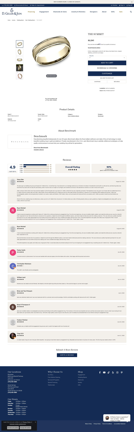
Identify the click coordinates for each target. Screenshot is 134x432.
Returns (117, 81)
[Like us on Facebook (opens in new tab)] (100, 372)
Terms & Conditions (107, 423)
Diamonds (81, 380)
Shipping (97, 81)
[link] (7, 5)
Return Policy (88, 423)
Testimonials (51, 385)
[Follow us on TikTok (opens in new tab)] (108, 372)
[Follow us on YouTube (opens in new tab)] (104, 372)
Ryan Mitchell (21, 208)
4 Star (21, 166)
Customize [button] (107, 74)
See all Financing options (94, 47)
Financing (31, 12)
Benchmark (100, 116)
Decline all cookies (13, 427)
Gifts (113, 12)
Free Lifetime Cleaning (54, 377)
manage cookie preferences (18, 424)
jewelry (13, 20)
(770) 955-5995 (51, 100)
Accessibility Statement (119, 423)
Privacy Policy (97, 423)
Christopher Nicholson (24, 264)
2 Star (21, 170)
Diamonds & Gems (60, 12)
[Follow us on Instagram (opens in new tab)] (117, 372)
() (50, 164)
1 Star (21, 172)
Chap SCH (20, 333)
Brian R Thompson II (23, 305)
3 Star (21, 168)
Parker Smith (21, 250)
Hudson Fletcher (22, 320)
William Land (21, 277)
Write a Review (67, 355)
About (104, 12)
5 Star (21, 164)
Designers (93, 12)
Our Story (50, 374)
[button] (114, 5)
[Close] (132, 2)
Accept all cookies (25, 427)
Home (9, 20)
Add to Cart (107, 63)
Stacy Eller (20, 179)
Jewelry (80, 382)
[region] (51, 59)
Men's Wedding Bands (30, 20)
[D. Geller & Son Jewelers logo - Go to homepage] (12, 12)
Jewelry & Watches (78, 12)
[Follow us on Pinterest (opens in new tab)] (122, 372)
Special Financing (52, 382)
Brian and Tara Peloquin (24, 291)
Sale (121, 12)
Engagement (44, 12)
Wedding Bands (20, 20)
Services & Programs (53, 380)
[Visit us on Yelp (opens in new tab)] (113, 372)
